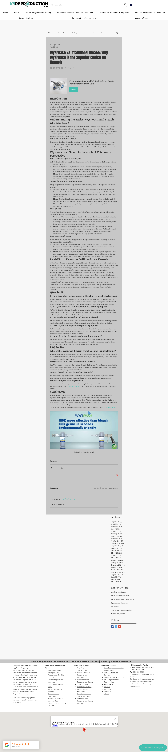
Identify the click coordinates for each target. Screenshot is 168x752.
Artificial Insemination (88, 33)
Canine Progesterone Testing (67, 33)
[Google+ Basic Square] (119, 626)
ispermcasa (124, 603)
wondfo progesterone (118, 614)
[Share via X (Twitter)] (57, 468)
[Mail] (131, 5)
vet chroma (115, 606)
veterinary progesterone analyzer (121, 610)
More (102, 33)
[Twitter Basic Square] (116, 626)
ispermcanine (115, 603)
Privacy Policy (109, 684)
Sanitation (53, 461)
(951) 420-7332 (138, 672)
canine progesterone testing (120, 599)
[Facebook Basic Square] (112, 626)
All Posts (51, 33)
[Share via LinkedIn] (62, 468)
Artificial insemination (118, 592)
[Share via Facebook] (51, 468)
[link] (126, 4)
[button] (117, 33)
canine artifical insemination (120, 595)
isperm (132, 599)
